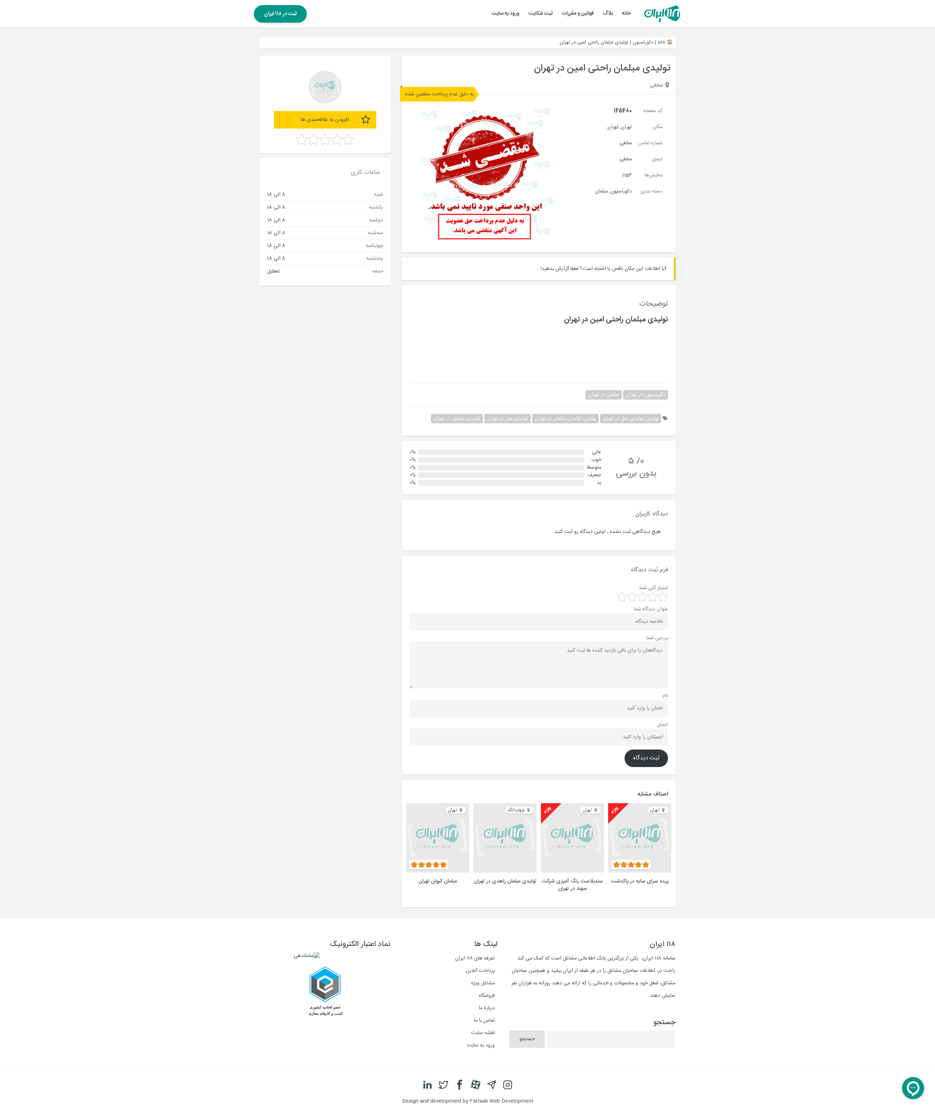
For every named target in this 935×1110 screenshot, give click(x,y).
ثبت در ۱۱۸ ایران (280, 13)
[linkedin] (427, 1085)
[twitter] (443, 1085)
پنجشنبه (374, 258)
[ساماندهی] (307, 956)
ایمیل (657, 159)
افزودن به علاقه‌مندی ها (325, 119)
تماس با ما (484, 1020)
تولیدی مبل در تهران (507, 418)
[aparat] (475, 1085)
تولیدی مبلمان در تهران (457, 418)
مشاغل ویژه (483, 983)
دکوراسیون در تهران (645, 394)
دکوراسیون (643, 42)
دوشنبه (376, 220)
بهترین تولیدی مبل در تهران (631, 418)
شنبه (378, 194)
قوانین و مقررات (578, 13)
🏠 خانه (665, 42)
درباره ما (487, 1008)
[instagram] (507, 1085)
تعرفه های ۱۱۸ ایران (475, 958)
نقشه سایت (483, 1033)
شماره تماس (650, 143)
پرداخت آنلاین (480, 970)
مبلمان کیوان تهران (438, 881)
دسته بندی (652, 191)
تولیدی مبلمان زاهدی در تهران (505, 881)
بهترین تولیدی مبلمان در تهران (565, 418)
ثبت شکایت (540, 13)
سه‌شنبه (375, 232)
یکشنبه (376, 207)
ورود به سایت (505, 13)
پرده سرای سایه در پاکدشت (639, 881)
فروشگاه (487, 995)
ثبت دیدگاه (646, 758)
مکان (658, 127)
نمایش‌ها (654, 175)
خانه (626, 13)
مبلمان (601, 191)
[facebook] (459, 1085)
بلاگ (608, 13)
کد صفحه (653, 111)
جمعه (377, 271)
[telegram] (491, 1085)
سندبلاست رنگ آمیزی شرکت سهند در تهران (572, 885)
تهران (626, 127)
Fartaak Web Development (501, 1101)
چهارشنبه (374, 245)
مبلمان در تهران (603, 394)
